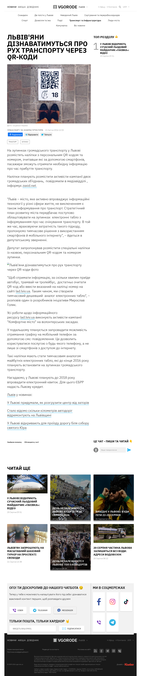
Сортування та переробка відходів (102, 15)
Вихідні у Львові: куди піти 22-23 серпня (112, 513)
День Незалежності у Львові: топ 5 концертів (69, 562)
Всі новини (79, 25)
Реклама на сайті (84, 649)
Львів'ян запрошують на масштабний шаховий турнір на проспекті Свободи (25, 552)
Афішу (102, 7)
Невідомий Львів (69, 15)
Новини (12, 7)
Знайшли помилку (14, 442)
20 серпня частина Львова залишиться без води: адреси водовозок (112, 551)
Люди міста (114, 20)
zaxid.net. (30, 185)
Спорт (25, 20)
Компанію (112, 7)
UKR (125, 7)
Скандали (23, 15)
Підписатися (74, 628)
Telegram (42, 610)
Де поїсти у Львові (44, 15)
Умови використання (15, 649)
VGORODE (67, 640)
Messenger (67, 610)
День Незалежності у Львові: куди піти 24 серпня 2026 (68, 512)
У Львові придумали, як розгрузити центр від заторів (48, 402)
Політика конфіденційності (17, 652)
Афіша (22, 7)
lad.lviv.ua (23, 291)
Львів (11, 394)
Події (60, 20)
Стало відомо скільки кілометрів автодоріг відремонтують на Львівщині (40, 412)
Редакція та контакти (50, 649)
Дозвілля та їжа (43, 20)
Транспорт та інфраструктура (85, 20)
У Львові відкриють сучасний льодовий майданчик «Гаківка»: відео (114, 48)
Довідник (33, 7)
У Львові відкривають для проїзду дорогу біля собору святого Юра (48, 425)
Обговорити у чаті (31, 442)
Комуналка (61, 25)
